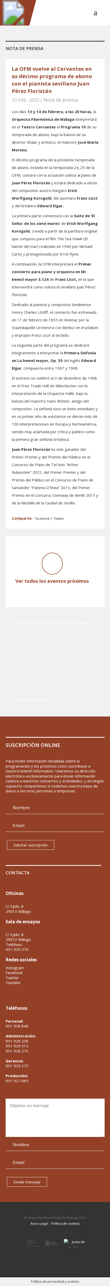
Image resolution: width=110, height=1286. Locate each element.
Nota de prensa (60, 100)
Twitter (58, 518)
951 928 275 (17, 1050)
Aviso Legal (39, 1223)
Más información (30, 700)
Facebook (43, 518)
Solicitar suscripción (31, 844)
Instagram (15, 967)
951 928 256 (17, 1041)
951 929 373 (17, 1065)
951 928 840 (17, 1025)
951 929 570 (17, 949)
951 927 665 (17, 1080)
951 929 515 (17, 1045)
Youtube (13, 982)
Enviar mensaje (27, 1181)
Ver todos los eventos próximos (52, 581)
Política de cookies (65, 1223)
